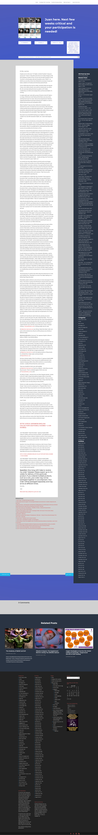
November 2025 (81, 460)
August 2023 (80, 514)
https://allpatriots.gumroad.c (32, 491)
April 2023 (80, 522)
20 (73, 693)
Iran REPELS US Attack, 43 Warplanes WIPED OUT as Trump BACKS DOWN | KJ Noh (85, 145)
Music (79, 390)
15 (76, 692)
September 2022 (81, 535)
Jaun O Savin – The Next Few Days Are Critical (25, 500)
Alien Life (80, 323)
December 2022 (81, 529)
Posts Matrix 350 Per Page (58, 685)
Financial (71, 45)
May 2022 (80, 543)
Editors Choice (73, 44)
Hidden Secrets (81, 368)
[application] (72, 708)
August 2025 (80, 466)
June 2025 (80, 470)
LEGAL (79, 378)
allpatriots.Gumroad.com (27, 329)
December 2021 (81, 553)
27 (73, 695)
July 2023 (80, 516)
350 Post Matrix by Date (83, 75)
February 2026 (81, 454)
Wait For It (80, 433)
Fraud (79, 353)
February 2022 (81, 549)
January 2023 (80, 527)
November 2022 (81, 531)
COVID (79, 329)
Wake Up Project (67, 2)
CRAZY (79, 174)
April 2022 (80, 545)
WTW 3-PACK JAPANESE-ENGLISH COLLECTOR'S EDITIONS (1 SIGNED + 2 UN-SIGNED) (35, 425)
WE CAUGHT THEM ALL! (21, 513)
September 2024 (81, 488)
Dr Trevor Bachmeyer (82, 337)
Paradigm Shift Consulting (44, 2)
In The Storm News (82, 376)
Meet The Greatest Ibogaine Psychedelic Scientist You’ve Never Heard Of (85, 140)
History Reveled (81, 372)
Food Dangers (81, 349)
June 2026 (80, 447)
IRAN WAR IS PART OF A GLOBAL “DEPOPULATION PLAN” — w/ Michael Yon (84, 130)
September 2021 (81, 559)
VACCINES (80, 431)
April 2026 (80, 451)
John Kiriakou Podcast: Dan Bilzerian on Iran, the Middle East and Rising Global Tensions (85, 222)
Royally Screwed (81, 415)
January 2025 (80, 480)
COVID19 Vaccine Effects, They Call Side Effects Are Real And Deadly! (57, 719)
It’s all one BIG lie (81, 148)
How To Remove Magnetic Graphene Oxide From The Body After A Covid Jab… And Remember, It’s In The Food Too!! (58, 713)
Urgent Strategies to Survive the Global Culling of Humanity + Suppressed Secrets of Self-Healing (85, 90)
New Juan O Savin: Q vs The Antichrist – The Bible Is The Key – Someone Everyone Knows (33, 507)
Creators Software (82, 331)
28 (74, 695)
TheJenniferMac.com (29, 326)
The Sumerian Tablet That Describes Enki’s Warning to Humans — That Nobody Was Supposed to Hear (85, 292)
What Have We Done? (82, 208)
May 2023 (80, 520)
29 (76, 695)
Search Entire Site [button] (76, 2)
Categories (55, 689)
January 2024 (80, 504)
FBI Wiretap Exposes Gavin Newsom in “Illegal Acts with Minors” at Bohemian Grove (85, 195)
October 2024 (81, 486)
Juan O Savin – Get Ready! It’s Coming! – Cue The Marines (28, 519)
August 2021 (80, 561)
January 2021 (80, 575)
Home (37, 2)
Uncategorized (81, 429)
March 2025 (80, 476)
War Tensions (81, 435)
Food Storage (81, 351)
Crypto (79, 333)
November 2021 (81, 555)
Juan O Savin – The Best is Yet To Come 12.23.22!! (26, 518)
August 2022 (80, 537)
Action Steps (73, 42)
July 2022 (80, 539)
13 (73, 692)
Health (79, 362)
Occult (79, 392)
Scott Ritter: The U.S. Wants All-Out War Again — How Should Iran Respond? (85, 217)
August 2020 (80, 577)
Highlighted (80, 370)
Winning (76, 52)
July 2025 (80, 468)
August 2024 (80, 490)
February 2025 (81, 478)
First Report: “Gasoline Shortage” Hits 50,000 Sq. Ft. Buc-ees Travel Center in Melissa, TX (85, 227)
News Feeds (55, 704)
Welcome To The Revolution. (84, 94)
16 (78, 692)
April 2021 (80, 569)
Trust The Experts (82, 110)
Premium (80, 401)
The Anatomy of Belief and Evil (84, 79)
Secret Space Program (82, 417)
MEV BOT (56, 731)
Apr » (70, 698)
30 (78, 695)
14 (74, 692)
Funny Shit (80, 357)
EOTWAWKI (80, 341)
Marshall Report (81, 386)
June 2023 (80, 518)
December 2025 (81, 458)
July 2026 (80, 445)
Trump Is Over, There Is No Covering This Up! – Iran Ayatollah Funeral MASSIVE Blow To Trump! (85, 232)
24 (67, 695)
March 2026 (80, 453)
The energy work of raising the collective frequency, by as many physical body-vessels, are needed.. (36, 524)
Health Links (80, 364)
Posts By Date (55, 687)
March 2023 (80, 524)
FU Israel (80, 355)
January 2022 (80, 551)
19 (71, 693)
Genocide (80, 359)
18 (69, 693)
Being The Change (81, 327)
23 (78, 693)
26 (71, 695)
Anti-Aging (80, 325)
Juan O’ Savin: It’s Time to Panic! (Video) (24, 509)
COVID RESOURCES (56, 708)
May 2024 (80, 496)
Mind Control (80, 388)
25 (69, 695)
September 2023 (81, 512)
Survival (79, 425)
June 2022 (80, 541)
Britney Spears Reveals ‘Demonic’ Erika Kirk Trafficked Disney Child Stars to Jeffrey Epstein (84, 113)
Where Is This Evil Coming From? (84, 183)
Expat (79, 343)
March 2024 (80, 500)
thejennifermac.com (25, 355)
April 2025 (80, 474)
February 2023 (81, 525)
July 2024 (80, 492)
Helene (79, 366)
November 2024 (81, 484)
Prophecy (80, 403)
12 (71, 692)
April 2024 (80, 498)
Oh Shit (79, 394)
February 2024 (81, 502)
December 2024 (81, 482)
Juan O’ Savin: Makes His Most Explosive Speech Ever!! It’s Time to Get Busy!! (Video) (33, 525)
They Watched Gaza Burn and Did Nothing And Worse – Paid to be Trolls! (84, 212)
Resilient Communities (82, 409)
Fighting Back (80, 345)
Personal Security (81, 397)
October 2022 (81, 533)
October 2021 (81, 557)
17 (67, 693)
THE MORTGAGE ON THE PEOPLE (85, 166)
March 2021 (80, 571)
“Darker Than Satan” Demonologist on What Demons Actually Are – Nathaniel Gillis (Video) (85, 241)
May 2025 (80, 472)
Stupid (79, 423)
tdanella (41, 42)
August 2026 (80, 443)
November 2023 (81, 508)
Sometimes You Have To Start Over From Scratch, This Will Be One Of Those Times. (85, 171)
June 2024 (80, 494)
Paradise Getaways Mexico (56, 2)
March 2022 (80, 547)
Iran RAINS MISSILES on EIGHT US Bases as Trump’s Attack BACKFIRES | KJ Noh (85, 282)
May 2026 (80, 449)
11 (69, 692)
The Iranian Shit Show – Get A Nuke (85, 259)
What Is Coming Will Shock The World (23, 512)
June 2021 (80, 565)
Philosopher (80, 399)
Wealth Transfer (81, 437)
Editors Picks (55, 684)
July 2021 (80, 563)
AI (78, 321)
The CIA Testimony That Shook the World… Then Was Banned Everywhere (85, 157)
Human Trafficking (81, 374)
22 (76, 693)
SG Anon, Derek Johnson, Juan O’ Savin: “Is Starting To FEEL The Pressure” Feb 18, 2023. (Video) (34, 510)
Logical (79, 380)
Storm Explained (81, 421)
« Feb (68, 698)
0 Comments (24, 42)
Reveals (79, 411)
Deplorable (80, 335)
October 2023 (81, 510)
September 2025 (81, 464)
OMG (79, 396)
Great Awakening (81, 360)
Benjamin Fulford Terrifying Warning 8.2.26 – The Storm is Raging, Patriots (85, 125)
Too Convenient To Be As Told (84, 427)
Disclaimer (55, 729)
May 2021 (80, 567)
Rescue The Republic (82, 407)
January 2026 (80, 456)
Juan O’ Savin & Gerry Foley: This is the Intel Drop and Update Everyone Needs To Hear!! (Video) (35, 528)
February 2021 (81, 573)
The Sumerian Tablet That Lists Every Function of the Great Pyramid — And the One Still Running (85, 276)
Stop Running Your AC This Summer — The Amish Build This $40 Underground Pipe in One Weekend (85, 254)
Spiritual (70, 52)
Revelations (72, 50)
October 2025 (81, 462)
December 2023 (81, 506)
